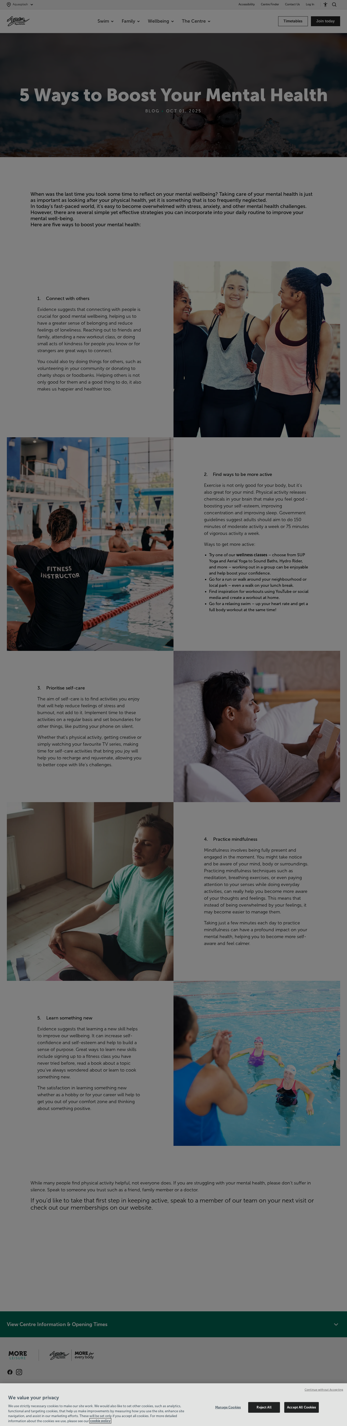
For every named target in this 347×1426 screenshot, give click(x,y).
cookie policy (100, 1421)
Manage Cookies (228, 1407)
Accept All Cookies (301, 1407)
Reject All (264, 1407)
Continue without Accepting (324, 1389)
